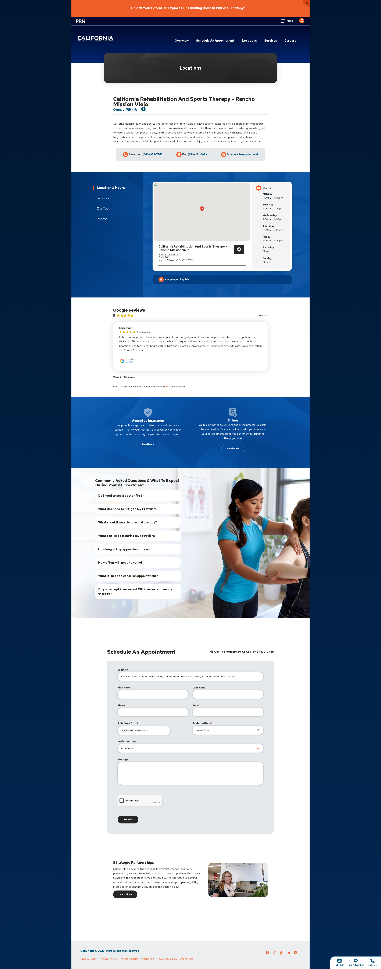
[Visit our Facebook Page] (143, 109)
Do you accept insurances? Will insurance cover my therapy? (135, 591)
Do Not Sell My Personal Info (176, 959)
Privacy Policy (88, 959)
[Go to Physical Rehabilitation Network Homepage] (84, 23)
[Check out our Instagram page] (274, 953)
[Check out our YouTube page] (295, 953)
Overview (182, 41)
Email (196, 705)
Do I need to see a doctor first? (121, 496)
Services (270, 41)
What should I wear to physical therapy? (127, 522)
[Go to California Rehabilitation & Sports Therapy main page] (96, 38)
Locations (249, 41)
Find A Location (356, 965)
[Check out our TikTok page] (281, 953)
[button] (301, 19)
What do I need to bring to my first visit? (127, 509)
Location (123, 669)
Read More (148, 444)
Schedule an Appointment (215, 41)
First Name (124, 687)
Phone (121, 705)
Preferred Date (202, 723)
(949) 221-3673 (197, 154)
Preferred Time (127, 741)
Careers (290, 41)
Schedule (339, 965)
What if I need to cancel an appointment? (128, 576)
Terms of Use (108, 959)
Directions (239, 253)
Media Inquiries (129, 959)
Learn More (125, 894)
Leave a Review (176, 386)
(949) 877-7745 (153, 154)
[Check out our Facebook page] (267, 953)
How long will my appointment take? (124, 549)
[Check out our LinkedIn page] (288, 953)
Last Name (199, 687)
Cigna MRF (148, 959)
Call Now (372, 965)
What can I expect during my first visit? (126, 536)
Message (123, 759)
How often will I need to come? (120, 562)
